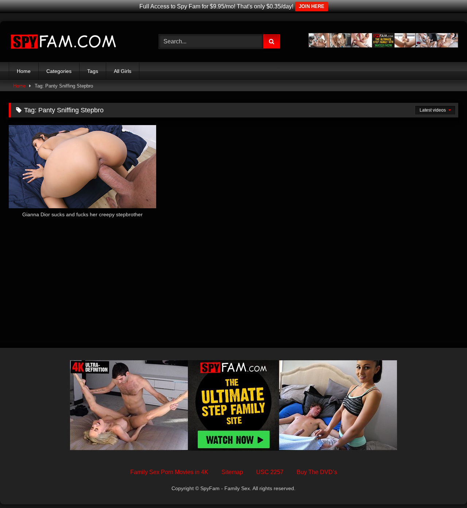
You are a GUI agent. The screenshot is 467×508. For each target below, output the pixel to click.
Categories (59, 71)
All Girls (122, 71)
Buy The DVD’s (317, 472)
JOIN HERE (311, 6)
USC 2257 (269, 472)
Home (24, 71)
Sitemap (232, 472)
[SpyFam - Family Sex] (63, 42)
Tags (92, 71)
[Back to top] (444, 486)
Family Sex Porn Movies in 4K (169, 472)
